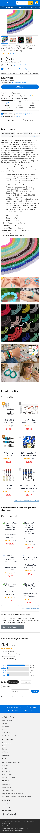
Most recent (13, 682)
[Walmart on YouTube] (11, 814)
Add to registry (30, 120)
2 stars (4, 673)
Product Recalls (7, 774)
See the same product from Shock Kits (26, 501)
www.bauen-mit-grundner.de (25, 69)
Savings (25, 7)
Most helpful (7, 686)
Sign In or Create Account (14, 707)
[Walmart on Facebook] (3, 814)
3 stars (4, 670)
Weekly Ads (28, 710)
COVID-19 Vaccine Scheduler (11, 762)
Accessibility (6, 771)
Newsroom (5, 727)
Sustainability (6, 733)
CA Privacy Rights (7, 790)
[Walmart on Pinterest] (15, 814)
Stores (4, 746)
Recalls (4, 768)
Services (18, 7)
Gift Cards (5, 755)
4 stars (3, 668)
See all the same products (30, 608)
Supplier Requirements (9, 736)
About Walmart (7, 721)
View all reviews (8, 658)
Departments (8, 7)
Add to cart (20, 87)
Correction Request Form (13, 627)
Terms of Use (6, 784)
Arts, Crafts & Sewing (22, 136)
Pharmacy (5, 765)
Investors (5, 730)
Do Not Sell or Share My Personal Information (16, 797)
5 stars (4, 665)
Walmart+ (5, 752)
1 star (4, 675)
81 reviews (16, 54)
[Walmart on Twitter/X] (7, 814)
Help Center (33, 707)
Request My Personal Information (12, 794)
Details (18, 116)
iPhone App (5, 804)
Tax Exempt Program (8, 777)
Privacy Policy (6, 787)
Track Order (14, 710)
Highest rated (26, 682)
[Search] (30, 3)
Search (35, 691)
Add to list (11, 120)
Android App (6, 807)
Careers (4, 724)
